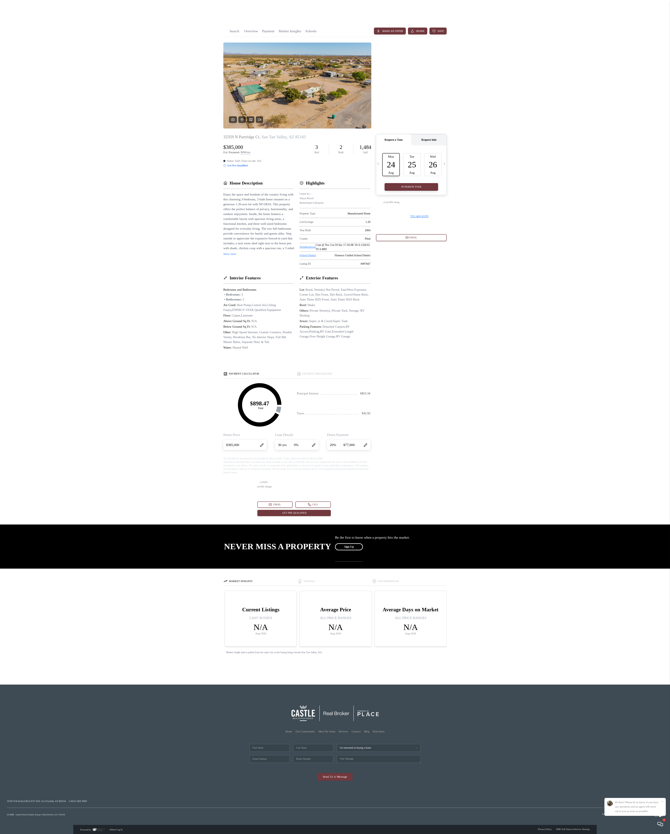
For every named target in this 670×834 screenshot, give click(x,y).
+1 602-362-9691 (78, 801)
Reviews (343, 731)
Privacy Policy (545, 829)
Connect (356, 731)
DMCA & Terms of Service (568, 829)
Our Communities (305, 731)
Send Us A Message (335, 776)
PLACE (62, 814)
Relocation (379, 731)
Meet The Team (326, 731)
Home (288, 731)
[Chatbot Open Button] (660, 824)
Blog (366, 731)
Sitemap (586, 829)
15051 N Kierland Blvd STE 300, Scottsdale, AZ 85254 (36, 801)
